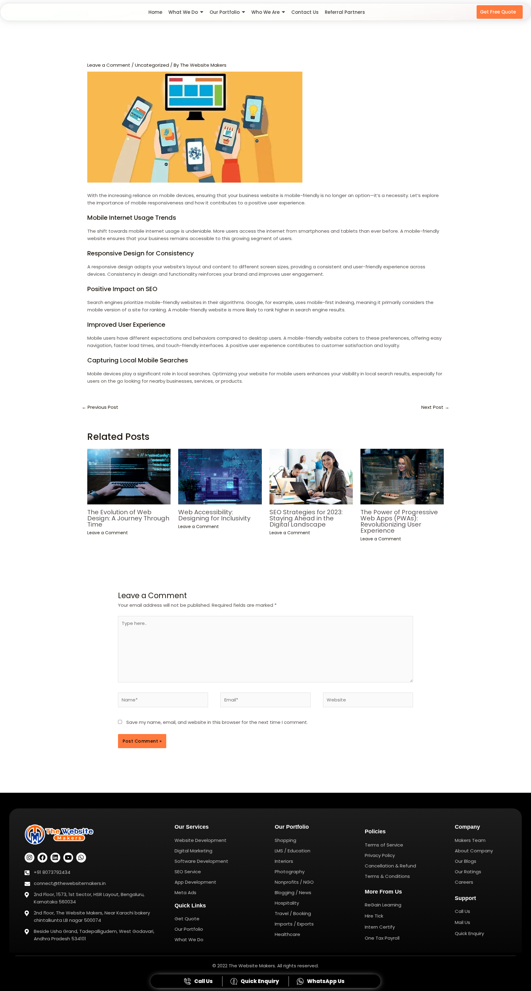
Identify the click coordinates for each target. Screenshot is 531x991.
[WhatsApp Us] (321, 981)
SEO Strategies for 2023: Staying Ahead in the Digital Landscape (306, 518)
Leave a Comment (108, 65)
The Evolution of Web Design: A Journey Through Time (128, 518)
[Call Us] (199, 981)
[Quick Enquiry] (255, 981)
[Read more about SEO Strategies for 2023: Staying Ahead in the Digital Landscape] (311, 476)
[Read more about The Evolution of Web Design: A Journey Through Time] (129, 476)
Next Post (435, 407)
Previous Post (100, 407)
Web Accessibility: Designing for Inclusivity (214, 515)
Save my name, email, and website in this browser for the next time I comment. (217, 722)
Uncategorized (152, 65)
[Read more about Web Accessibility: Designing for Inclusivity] (220, 476)
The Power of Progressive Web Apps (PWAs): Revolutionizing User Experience (399, 521)
